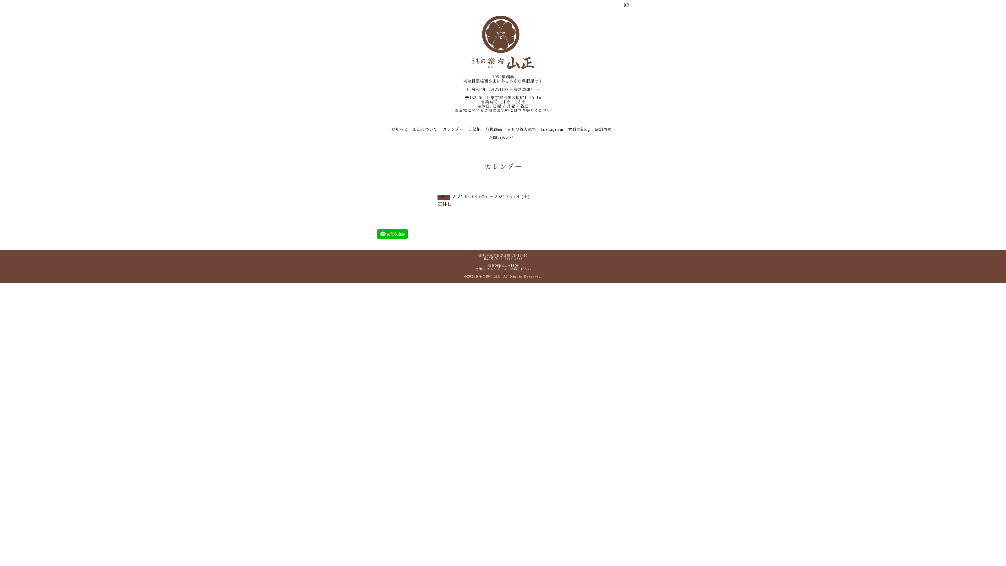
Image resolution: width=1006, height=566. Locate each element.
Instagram (552, 129)
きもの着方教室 (521, 129)
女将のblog (579, 129)
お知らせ (399, 129)
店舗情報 (603, 129)
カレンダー (452, 129)
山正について (425, 129)
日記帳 (474, 129)
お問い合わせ (501, 138)
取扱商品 (493, 129)
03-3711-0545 (511, 258)
